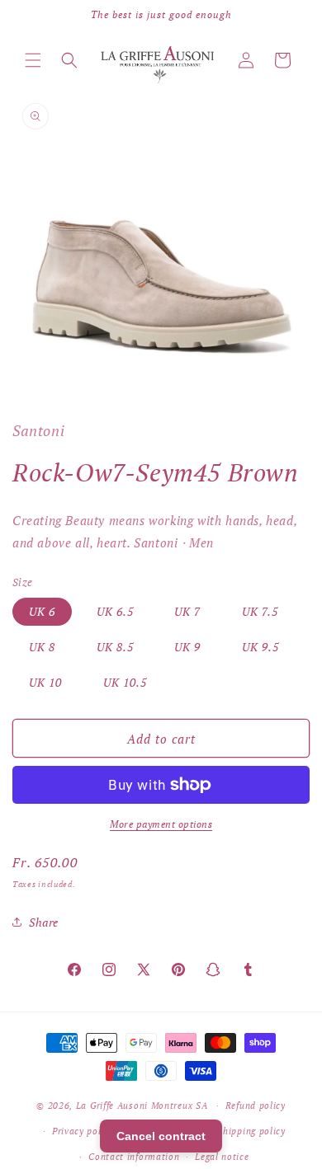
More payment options (161, 824)
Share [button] (44, 922)
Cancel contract (161, 1136)
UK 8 (42, 647)
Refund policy (255, 1105)
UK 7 (187, 611)
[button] (33, 60)
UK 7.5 (260, 611)
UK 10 (45, 682)
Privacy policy (83, 1131)
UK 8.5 (115, 647)
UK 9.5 (260, 647)
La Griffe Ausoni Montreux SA (142, 1105)
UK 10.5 (125, 682)
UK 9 (187, 647)
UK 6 (42, 611)
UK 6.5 (115, 611)
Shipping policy (251, 1131)
